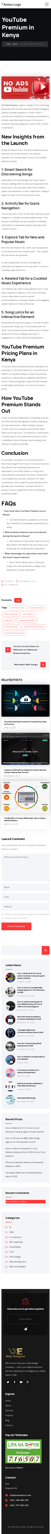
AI (10, 1227)
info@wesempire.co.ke (20, 1495)
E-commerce (15, 1237)
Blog (15, 44)
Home (8, 44)
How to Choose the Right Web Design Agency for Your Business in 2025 (30, 990)
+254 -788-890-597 (19, 1500)
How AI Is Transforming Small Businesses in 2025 (29, 1044)
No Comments (11, 585)
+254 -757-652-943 (19, 1505)
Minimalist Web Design (26, 664)
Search (46, 950)
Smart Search (28, 614)
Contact (9, 1425)
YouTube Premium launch (14, 633)
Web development (17, 1261)
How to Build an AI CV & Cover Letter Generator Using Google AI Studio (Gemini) (31, 975)
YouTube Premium (9, 105)
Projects (9, 1415)
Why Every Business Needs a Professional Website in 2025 (29, 1017)
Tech (18, 600)
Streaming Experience (27, 620)
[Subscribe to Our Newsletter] (25, 1329)
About (8, 1405)
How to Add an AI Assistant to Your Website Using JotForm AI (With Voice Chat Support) (29, 1004)
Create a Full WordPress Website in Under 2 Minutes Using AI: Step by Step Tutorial (25, 771)
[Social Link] (8, 1382)
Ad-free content (17, 608)
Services (9, 1410)
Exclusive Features (37, 608)
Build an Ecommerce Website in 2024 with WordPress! (29, 1084)
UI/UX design (15, 1256)
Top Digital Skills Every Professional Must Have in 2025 (30, 1031)
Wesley (10, 581)
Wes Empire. (20, 1527)
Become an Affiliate (14, 1467)
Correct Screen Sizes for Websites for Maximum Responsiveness (26, 650)
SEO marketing (15, 1242)
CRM (11, 1232)
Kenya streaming (10, 614)
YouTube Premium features (34, 627)
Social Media (15, 1247)
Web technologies (17, 1266)
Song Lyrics (8, 620)
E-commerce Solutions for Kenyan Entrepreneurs (28, 1071)
